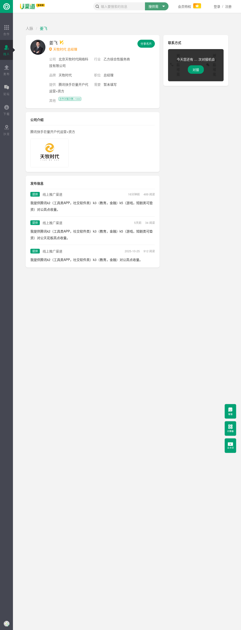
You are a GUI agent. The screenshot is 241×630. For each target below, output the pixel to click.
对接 (196, 69)
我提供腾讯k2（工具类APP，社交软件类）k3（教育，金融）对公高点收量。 (86, 259)
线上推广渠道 (52, 194)
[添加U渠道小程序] (6, 623)
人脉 (29, 28)
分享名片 (146, 44)
